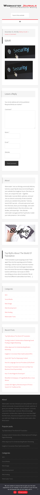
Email (7, 142)
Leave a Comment (10, 34)
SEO (6, 295)
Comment (8, 109)
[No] (38, 489)
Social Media (9, 299)
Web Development (10, 308)
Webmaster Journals (20, 6)
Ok (15, 492)
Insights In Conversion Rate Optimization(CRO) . (19, 354)
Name (7, 132)
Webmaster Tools (10, 316)
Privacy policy (23, 492)
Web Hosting (8, 312)
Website (7, 152)
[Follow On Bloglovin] (20, 241)
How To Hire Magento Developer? (15, 373)
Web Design (8, 304)
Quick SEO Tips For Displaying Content (16, 358)
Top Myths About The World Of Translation (18, 254)
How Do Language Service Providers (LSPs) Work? (20, 362)
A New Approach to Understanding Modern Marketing (18, 442)
